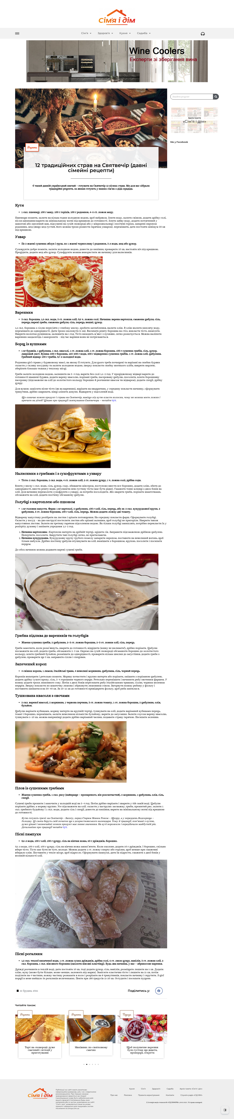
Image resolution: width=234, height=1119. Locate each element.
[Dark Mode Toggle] (225, 1110)
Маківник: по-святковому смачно (40, 1049)
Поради (75, 1014)
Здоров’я (104, 33)
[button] (159, 990)
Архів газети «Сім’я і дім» (191, 1089)
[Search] (216, 96)
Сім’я (84, 33)
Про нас (114, 1095)
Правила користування (149, 1095)
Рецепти (32, 147)
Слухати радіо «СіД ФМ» (191, 1095)
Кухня (123, 33)
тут (114, 400)
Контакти (170, 1095)
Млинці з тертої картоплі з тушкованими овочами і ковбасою (142, 1050)
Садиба (142, 33)
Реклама (128, 1095)
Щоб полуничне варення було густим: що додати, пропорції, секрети (91, 1050)
